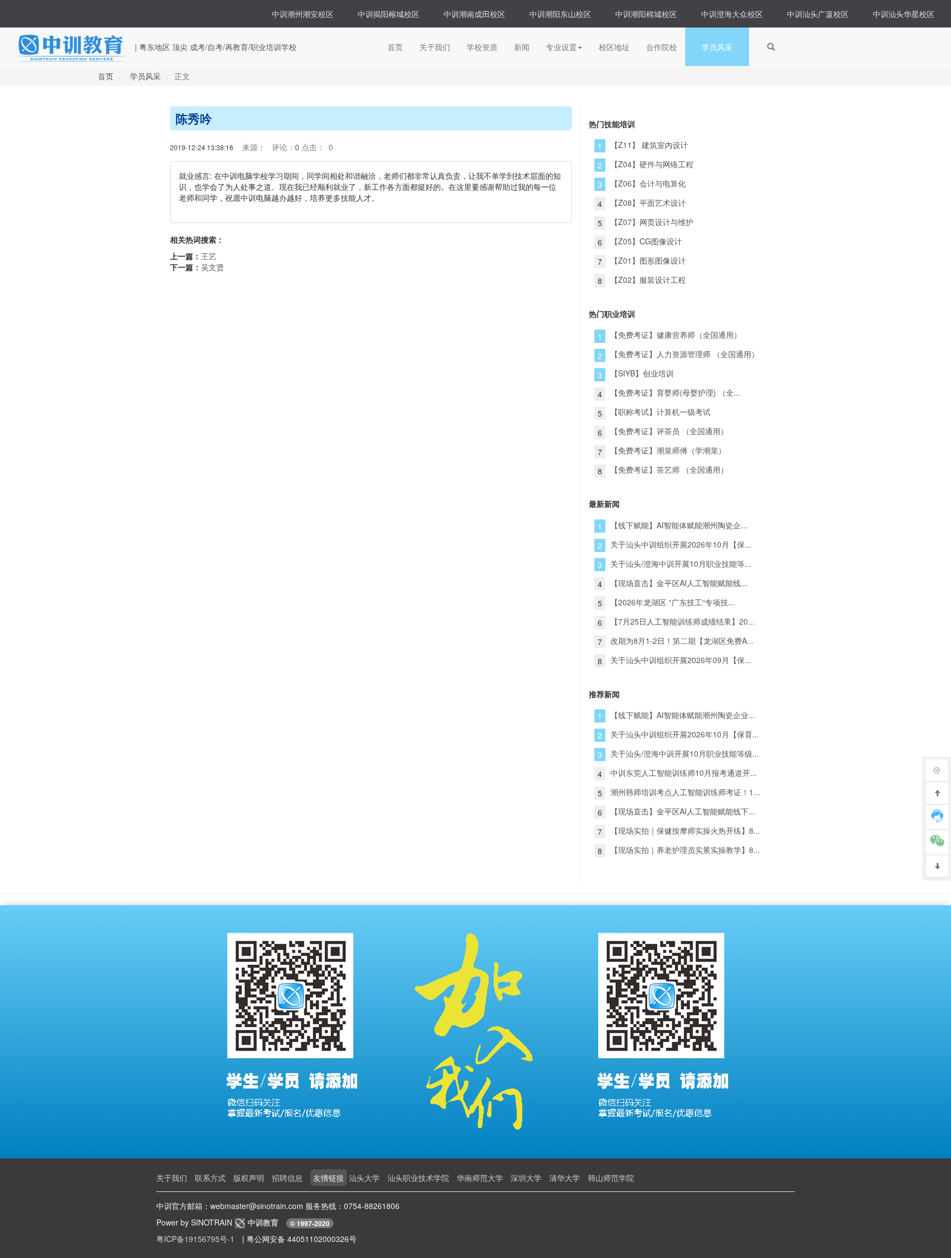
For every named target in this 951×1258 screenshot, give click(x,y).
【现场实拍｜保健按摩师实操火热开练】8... (685, 830)
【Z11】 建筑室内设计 (649, 144)
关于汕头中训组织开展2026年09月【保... (680, 659)
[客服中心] (937, 817)
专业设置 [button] (561, 46)
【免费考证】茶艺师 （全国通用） (669, 469)
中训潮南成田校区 (474, 13)
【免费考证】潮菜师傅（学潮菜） (668, 450)
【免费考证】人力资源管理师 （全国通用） (684, 353)
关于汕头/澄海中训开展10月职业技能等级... (684, 753)
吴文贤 (212, 266)
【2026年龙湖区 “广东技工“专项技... (672, 602)
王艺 (208, 255)
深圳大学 (526, 1177)
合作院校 (661, 46)
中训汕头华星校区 (903, 13)
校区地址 (614, 46)
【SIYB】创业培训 (642, 373)
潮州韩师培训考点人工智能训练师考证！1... (685, 791)
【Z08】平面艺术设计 (648, 202)
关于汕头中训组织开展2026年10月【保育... (684, 734)
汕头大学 (364, 1177)
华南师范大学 (480, 1177)
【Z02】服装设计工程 (648, 279)
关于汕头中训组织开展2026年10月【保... (680, 544)
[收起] (937, 770)
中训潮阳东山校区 (560, 13)
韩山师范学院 (611, 1177)
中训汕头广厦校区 (818, 13)
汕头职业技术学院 (418, 1177)
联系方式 (210, 1177)
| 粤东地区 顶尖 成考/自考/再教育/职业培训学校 (216, 46)
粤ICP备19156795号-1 (195, 1238)
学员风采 (717, 46)
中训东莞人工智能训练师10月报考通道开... (683, 772)
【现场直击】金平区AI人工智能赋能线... (678, 582)
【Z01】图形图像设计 (648, 260)
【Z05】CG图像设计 (646, 241)
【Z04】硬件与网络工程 (651, 163)
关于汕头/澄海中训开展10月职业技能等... (680, 563)
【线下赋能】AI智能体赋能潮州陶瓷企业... (682, 714)
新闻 (521, 46)
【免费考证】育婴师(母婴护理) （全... (675, 392)
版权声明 (248, 1177)
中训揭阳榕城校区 (388, 13)
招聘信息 (287, 1177)
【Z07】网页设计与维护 (651, 221)
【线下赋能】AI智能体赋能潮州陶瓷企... (678, 524)
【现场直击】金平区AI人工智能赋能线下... (682, 811)
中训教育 (264, 1222)
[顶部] (937, 793)
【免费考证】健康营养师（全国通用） (675, 334)
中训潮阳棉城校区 (646, 13)
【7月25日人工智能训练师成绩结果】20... (682, 621)
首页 (395, 46)
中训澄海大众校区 (732, 13)
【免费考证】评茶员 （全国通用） (669, 430)
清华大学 (564, 1177)
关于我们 (434, 46)
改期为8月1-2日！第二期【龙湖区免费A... (681, 640)
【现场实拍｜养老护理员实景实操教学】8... (685, 849)
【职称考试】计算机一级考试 (660, 411)
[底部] (937, 866)
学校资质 (482, 46)
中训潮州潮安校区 (303, 13)
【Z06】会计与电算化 (648, 183)
